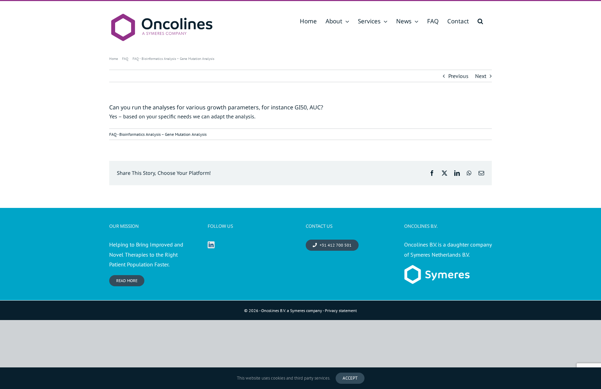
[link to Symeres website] (437, 269)
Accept (350, 378)
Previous (458, 75)
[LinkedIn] (211, 244)
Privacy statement (341, 310)
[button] (480, 21)
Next (480, 75)
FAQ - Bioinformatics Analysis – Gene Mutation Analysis (158, 134)
